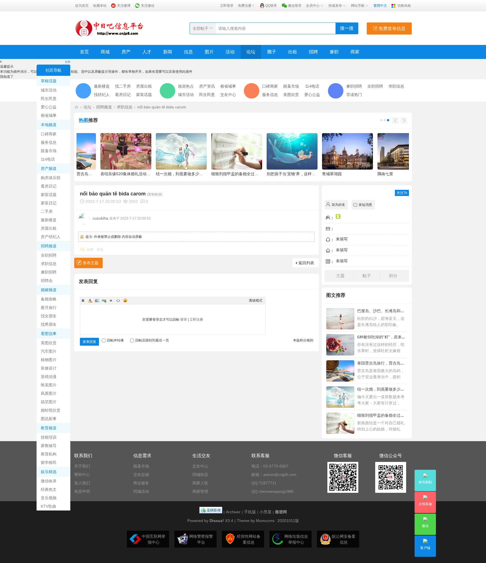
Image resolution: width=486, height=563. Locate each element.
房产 (126, 51)
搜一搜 (347, 28)
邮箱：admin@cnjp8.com (273, 474)
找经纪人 (102, 94)
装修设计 (49, 368)
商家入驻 (200, 483)
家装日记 (49, 203)
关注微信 (147, 6)
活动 (230, 51)
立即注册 (196, 320)
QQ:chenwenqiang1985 (272, 491)
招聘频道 (49, 246)
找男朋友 (49, 324)
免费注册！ (246, 6)
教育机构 (49, 454)
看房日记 (49, 186)
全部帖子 (200, 28)
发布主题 (90, 263)
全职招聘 (49, 255)
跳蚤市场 (49, 151)
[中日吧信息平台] (109, 28)
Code (118, 300)
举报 (99, 250)
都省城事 (49, 115)
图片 (209, 51)
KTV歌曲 (48, 506)
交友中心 (228, 94)
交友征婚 (141, 474)
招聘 (313, 51)
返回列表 (306, 263)
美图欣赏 (49, 343)
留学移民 (49, 462)
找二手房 (123, 86)
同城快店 (200, 474)
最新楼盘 (49, 220)
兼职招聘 (49, 272)
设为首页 (82, 6)
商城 (105, 51)
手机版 (250, 512)
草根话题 (49, 81)
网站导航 (357, 6)
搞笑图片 (49, 402)
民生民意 (49, 98)
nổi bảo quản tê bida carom (161, 107)
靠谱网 (281, 512)
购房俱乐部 (50, 177)
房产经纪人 (50, 236)
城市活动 (49, 90)
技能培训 (49, 437)
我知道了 (7, 77)
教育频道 (49, 428)
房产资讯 (207, 86)
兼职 (334, 51)
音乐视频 (49, 498)
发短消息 (365, 205)
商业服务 (141, 483)
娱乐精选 (49, 471)
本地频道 (49, 124)
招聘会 (47, 280)
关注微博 (123, 6)
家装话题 (49, 194)
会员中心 (313, 6)
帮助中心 (82, 474)
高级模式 (255, 300)
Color (90, 300)
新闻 (167, 51)
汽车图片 (49, 351)
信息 (188, 51)
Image (97, 300)
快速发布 (335, 6)
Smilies (125, 300)
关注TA (402, 193)
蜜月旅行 (49, 307)
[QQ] (210, 512)
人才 (146, 51)
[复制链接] (154, 194)
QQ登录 (271, 6)
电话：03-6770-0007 (270, 466)
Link (104, 300)
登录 (183, 320)
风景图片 (49, 393)
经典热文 (49, 489)
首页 (84, 51)
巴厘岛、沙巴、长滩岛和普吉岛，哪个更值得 (396, 311)
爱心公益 (49, 107)
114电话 (48, 159)
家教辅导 (49, 445)
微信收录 (49, 481)
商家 (354, 51)
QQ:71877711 (263, 483)
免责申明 (82, 491)
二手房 (47, 211)
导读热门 (354, 94)
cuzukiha (100, 218)
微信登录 (295, 6)
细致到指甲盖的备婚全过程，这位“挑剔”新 (394, 415)
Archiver (233, 512)
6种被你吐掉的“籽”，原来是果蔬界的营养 (393, 337)
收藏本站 (100, 6)
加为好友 (338, 205)
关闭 (67, 61)
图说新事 (49, 418)
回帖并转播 (115, 340)
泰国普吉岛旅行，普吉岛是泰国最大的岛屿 (394, 363)
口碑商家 (49, 134)
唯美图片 (49, 385)
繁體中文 (380, 6)
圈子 (271, 51)
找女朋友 (49, 316)
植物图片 (49, 359)
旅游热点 (186, 86)
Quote (111, 300)
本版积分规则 (303, 340)
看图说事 (49, 333)
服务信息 (49, 142)
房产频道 (49, 168)
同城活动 (141, 491)
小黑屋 (265, 512)
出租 (292, 51)
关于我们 (82, 466)
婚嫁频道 (49, 290)
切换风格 (404, 6)
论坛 (250, 51)
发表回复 (89, 342)
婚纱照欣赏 (50, 410)
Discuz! (217, 520)
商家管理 (200, 491)
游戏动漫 (49, 376)
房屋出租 (49, 228)
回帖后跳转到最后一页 (152, 340)
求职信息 (49, 263)
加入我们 (82, 483)
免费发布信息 (391, 28)
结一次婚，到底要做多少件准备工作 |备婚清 (395, 389)
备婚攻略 (49, 299)
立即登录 (226, 6)
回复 (90, 250)
